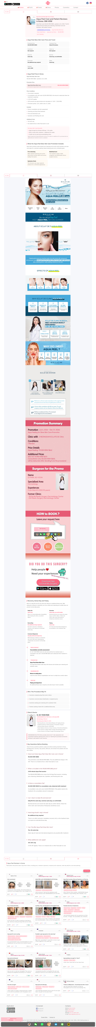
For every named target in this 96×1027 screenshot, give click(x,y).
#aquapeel (38, 890)
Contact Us (52, 1017)
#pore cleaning (11, 986)
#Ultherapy (38, 986)
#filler (48, 916)
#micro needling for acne (14, 937)
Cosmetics (66, 7)
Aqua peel (65, 934)
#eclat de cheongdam (13, 969)
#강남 (83, 907)
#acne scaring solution (21, 936)
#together (51, 986)
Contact (75, 7)
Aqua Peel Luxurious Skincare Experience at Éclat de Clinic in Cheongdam (75, 879)
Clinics (49, 7)
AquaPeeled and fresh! (40, 958)
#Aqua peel (45, 986)
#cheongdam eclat (46, 969)
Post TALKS (86, 870)
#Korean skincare (12, 918)
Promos (21, 7)
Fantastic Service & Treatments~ (71, 905)
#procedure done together (42, 937)
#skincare (77, 909)
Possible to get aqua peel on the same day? (45, 934)
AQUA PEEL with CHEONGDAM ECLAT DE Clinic (46, 879)
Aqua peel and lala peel (12, 958)
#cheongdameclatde (47, 890)
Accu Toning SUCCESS (12, 905)
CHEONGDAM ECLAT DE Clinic (43, 29)
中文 (7, 1)
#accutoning (11, 916)
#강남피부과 (29, 916)
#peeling (66, 960)
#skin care (18, 986)
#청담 (65, 909)
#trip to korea (25, 986)
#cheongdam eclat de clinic (14, 939)
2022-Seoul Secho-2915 (64, 1020)
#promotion (38, 988)
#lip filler (53, 916)
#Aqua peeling (11, 936)
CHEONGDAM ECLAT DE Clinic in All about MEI (48, 717)
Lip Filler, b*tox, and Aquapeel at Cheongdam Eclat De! (47, 905)
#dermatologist (67, 913)
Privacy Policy (44, 1017)
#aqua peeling (39, 936)
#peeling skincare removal (70, 890)
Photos (57, 7)
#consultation (47, 936)
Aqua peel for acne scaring (13, 934)
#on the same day (54, 937)
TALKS (31, 7)
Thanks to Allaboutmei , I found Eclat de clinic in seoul (75, 984)
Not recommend (11, 879)
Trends (40, 7)
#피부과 (17, 916)
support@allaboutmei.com (74, 1014)
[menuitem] (6, 1)
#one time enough (12, 988)
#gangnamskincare (68, 911)
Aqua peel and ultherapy (41, 984)
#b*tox (43, 916)
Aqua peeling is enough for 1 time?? (71, 958)
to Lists (7, 11)
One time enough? (11, 984)
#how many (72, 960)
